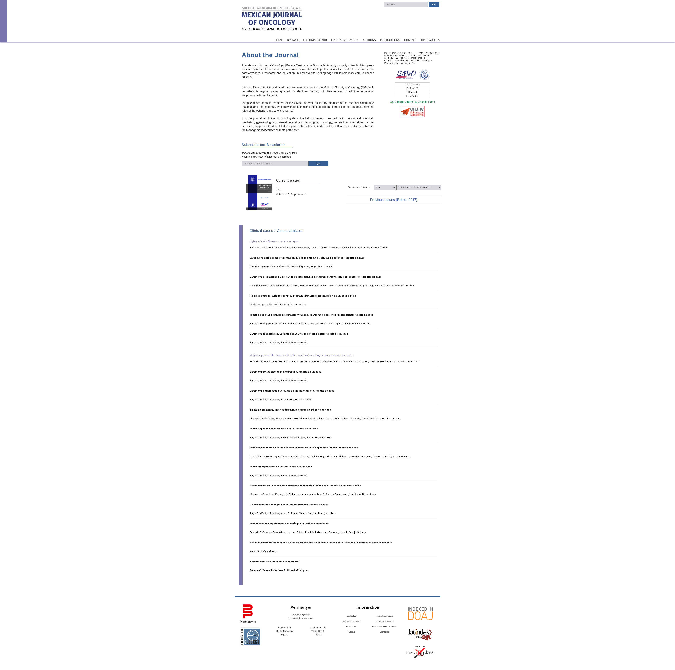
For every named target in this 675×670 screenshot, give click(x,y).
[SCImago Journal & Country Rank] (412, 101)
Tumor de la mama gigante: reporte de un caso (284, 428)
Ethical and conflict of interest (384, 627)
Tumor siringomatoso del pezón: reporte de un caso (281, 466)
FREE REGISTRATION (345, 40)
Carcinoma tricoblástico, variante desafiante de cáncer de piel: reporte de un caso (299, 333)
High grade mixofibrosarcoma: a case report (274, 241)
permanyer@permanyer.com (301, 618)
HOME (279, 40)
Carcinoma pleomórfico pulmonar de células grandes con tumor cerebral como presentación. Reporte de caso (316, 276)
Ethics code (351, 627)
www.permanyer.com (301, 615)
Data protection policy (351, 621)
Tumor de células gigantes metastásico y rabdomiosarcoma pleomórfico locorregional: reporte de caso (311, 314)
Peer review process (385, 621)
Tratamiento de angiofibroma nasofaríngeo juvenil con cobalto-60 (289, 523)
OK (434, 4)
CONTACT (410, 40)
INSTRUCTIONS (390, 40)
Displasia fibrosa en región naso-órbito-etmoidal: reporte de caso (289, 504)
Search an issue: (359, 187)
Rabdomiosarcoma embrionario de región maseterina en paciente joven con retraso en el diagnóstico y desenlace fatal (321, 542)
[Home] (272, 19)
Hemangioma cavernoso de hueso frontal (274, 561)
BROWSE (293, 40)
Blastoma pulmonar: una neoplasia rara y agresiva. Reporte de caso (290, 409)
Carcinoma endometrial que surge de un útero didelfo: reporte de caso (292, 390)
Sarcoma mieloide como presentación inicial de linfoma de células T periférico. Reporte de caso (307, 257)
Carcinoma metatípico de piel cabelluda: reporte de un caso (285, 371)
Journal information (385, 616)
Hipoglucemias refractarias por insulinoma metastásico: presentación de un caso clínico (303, 295)
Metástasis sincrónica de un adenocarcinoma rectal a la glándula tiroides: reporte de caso (304, 447)
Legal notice (351, 616)
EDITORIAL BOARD (315, 40)
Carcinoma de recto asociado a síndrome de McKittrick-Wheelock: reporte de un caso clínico (305, 485)
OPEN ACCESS (430, 40)
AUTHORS (369, 40)
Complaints (384, 632)
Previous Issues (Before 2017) (393, 200)
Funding (351, 632)
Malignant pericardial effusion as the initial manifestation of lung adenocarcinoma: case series (301, 355)
